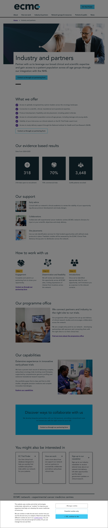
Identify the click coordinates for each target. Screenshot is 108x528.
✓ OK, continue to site (71, 516)
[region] (54, 514)
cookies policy (38, 518)
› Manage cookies (71, 506)
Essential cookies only (72, 511)
